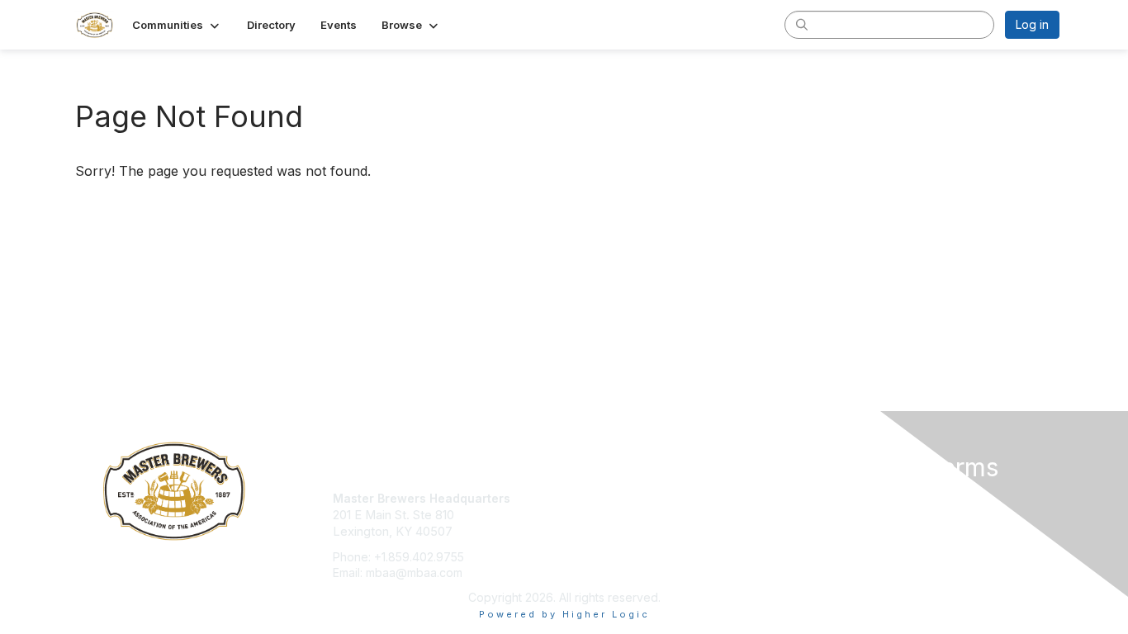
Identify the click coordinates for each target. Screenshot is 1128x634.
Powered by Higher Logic (564, 614)
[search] (801, 24)
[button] (177, 24)
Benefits (593, 515)
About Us (834, 498)
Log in (1032, 24)
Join (582, 498)
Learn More (602, 530)
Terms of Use (846, 515)
